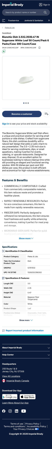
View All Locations (11, 376)
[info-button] (39, 48)
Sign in (5, 123)
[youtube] (23, 411)
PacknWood (6, 33)
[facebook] (3, 411)
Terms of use (16, 423)
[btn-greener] (3, 51)
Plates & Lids (10, 28)
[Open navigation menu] (3, 20)
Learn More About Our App (15, 402)
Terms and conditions (14, 426)
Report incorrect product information (25, 330)
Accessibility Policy (36, 426)
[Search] (45, 12)
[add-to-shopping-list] (46, 114)
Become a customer (22, 114)
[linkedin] (16, 411)
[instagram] (10, 411)
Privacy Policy (32, 423)
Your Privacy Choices (23, 429)
